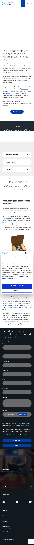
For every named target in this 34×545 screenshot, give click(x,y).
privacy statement (26, 425)
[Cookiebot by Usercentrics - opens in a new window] (25, 253)
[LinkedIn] (3, 502)
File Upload (5, 410)
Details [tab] (17, 258)
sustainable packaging (9, 322)
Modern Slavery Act (6, 528)
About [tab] (28, 258)
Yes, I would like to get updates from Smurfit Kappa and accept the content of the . (16, 424)
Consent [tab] (6, 258)
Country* (4, 352)
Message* (4, 397)
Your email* (5, 370)
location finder (13, 336)
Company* (5, 388)
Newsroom (4, 510)
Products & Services (12, 154)
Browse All (17, 111)
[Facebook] (17, 502)
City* (3, 379)
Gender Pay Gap (5, 533)
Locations (4, 508)
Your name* (5, 343)
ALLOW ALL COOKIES (17, 285)
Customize (16, 290)
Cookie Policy (21, 276)
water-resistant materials (20, 313)
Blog (3, 515)
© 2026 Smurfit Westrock (8, 539)
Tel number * (5, 361)
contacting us (25, 435)
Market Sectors (10, 162)
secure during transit (8, 220)
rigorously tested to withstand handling (14, 305)
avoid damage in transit (18, 78)
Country (8, 169)
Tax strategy (5, 531)
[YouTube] (30, 502)
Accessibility (5, 521)
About (3, 513)
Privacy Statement (7, 278)
